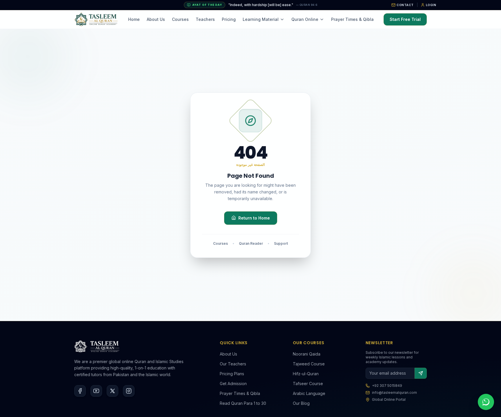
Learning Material (261, 19)
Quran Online (304, 19)
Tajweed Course (309, 363)
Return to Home (254, 217)
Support (281, 243)
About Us (156, 19)
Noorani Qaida (306, 353)
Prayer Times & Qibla (352, 19)
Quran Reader (251, 243)
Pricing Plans (232, 373)
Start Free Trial (405, 19)
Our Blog (301, 403)
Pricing (229, 19)
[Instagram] (129, 391)
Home (134, 19)
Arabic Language (309, 393)
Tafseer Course (308, 383)
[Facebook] (80, 391)
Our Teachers (233, 363)
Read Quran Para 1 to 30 (243, 403)
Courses (180, 19)
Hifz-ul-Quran (306, 373)
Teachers (205, 19)
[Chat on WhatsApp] (486, 402)
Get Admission (233, 383)
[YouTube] (96, 391)
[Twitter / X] (112, 391)
